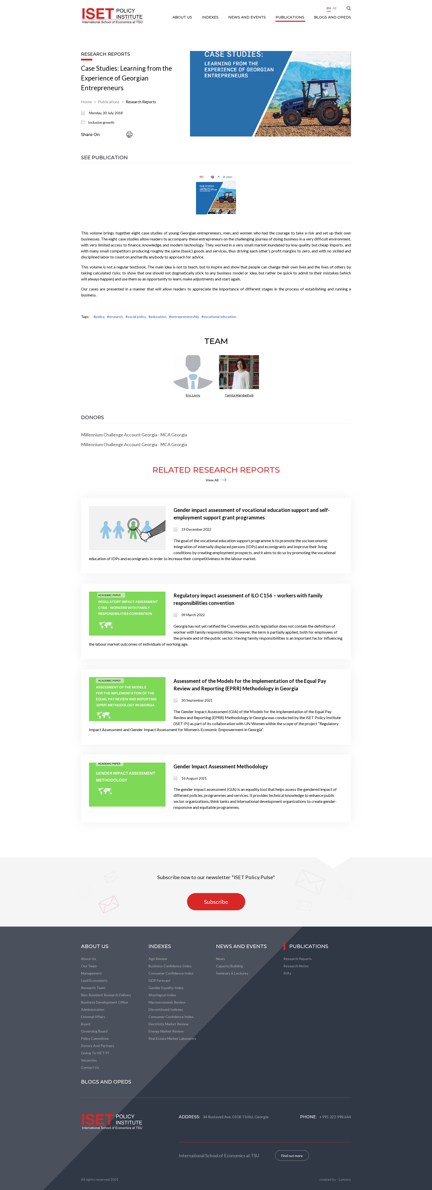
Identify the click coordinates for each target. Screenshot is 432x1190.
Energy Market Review (166, 1031)
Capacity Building (229, 966)
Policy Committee (95, 1038)
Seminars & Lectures (232, 973)
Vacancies (89, 1060)
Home (86, 101)
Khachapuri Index (162, 995)
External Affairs (93, 1017)
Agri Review (157, 959)
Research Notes (296, 966)
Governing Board (94, 1031)
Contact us (90, 1067)
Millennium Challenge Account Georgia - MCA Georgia (134, 434)
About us (88, 959)
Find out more (292, 1156)
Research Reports (141, 101)
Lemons (345, 1179)
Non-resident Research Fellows (106, 995)
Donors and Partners (97, 1046)
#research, (115, 316)
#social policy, (136, 316)
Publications (290, 17)
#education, (157, 316)
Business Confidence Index (170, 966)
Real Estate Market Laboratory (172, 1038)
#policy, (99, 316)
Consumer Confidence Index (171, 973)
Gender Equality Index (166, 988)
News (220, 959)
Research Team (93, 988)
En (329, 8)
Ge (335, 8)
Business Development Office (104, 1002)
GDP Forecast (159, 980)
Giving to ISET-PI (95, 1053)
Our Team (89, 966)
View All (212, 480)
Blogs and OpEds (332, 17)
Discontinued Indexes (165, 1009)
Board (85, 1024)
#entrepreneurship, (184, 316)
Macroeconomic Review (167, 1002)
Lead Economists (94, 980)
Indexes (211, 17)
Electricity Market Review (168, 1024)
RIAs (287, 973)
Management (91, 973)
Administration (92, 1009)
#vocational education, (219, 316)
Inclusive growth (101, 122)
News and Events (247, 17)
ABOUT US (182, 17)
